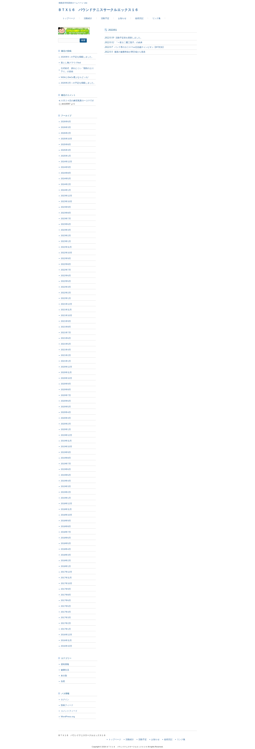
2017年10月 (66, 583)
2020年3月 (66, 418)
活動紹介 (130, 739)
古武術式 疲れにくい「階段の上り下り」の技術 (77, 70)
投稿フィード (67, 705)
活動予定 (142, 739)
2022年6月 (66, 275)
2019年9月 (66, 452)
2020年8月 (66, 389)
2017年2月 (66, 623)
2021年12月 (66, 304)
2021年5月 (66, 344)
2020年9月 (66, 384)
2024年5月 (66, 178)
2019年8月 (66, 458)
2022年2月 (66, 292)
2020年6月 (66, 401)
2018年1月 (66, 566)
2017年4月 (66, 612)
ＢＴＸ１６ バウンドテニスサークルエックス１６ (98, 10)
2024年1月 (66, 190)
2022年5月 (66, 281)
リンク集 (181, 739)
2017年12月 (66, 572)
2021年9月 (66, 321)
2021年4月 (66, 349)
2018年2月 (66, 560)
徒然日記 (168, 739)
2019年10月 (66, 446)
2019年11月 (66, 441)
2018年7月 (66, 532)
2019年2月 (66, 492)
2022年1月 (66, 298)
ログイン (65, 699)
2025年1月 (66, 156)
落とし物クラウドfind (71, 62)
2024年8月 (66, 173)
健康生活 (65, 670)
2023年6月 (66, 224)
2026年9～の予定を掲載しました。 (77, 57)
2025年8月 (66, 144)
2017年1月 (66, 629)
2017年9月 (66, 589)
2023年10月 (66, 201)
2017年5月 (66, 606)
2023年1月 (66, 241)
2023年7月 (66, 218)
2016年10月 (66, 646)
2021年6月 (66, 338)
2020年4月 (66, 412)
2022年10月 (66, 252)
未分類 (64, 675)
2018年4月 (66, 549)
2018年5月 (66, 543)
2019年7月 (66, 463)
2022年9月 (66, 258)
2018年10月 (66, 515)
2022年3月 (66, 287)
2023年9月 (66, 207)
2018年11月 (66, 509)
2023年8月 (66, 213)
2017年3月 (66, 617)
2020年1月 (66, 429)
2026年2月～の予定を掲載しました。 (78, 83)
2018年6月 (66, 538)
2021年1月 (66, 361)
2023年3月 (66, 230)
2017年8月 (66, 595)
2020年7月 (66, 395)
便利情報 (65, 664)
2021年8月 (66, 327)
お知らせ (155, 739)
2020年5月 (66, 406)
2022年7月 (66, 270)
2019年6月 (66, 469)
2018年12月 (66, 503)
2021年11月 (66, 309)
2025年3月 (66, 150)
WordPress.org (68, 716)
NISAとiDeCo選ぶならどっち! (74, 77)
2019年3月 (66, 486)
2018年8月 (66, 526)
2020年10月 (66, 378)
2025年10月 (66, 138)
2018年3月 (66, 555)
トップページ (115, 739)
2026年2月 (66, 133)
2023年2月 (66, 235)
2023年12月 (66, 195)
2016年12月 (66, 634)
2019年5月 (66, 475)
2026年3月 (66, 127)
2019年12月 (66, 435)
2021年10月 (66, 315)
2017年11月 (66, 577)
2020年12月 (66, 367)
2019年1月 (66, 498)
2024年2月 (66, 184)
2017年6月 (66, 600)
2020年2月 (66, 424)
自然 (63, 681)
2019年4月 (66, 481)
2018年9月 (66, 520)
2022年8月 (66, 264)
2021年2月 (66, 355)
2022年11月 (66, 247)
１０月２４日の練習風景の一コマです (76, 100)
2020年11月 (66, 372)
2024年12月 (66, 161)
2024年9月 (66, 167)
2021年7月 (66, 332)
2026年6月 (66, 121)
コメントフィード (69, 711)
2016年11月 (66, 640)
